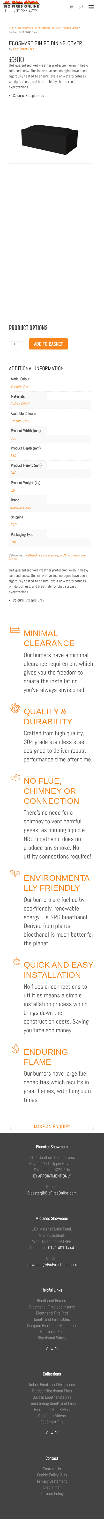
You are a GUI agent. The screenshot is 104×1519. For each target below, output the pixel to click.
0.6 (12, 490)
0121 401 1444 (61, 1247)
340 (13, 472)
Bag (12, 542)
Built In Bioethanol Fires (52, 1397)
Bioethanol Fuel (52, 1331)
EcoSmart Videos (52, 1416)
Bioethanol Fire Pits (52, 1313)
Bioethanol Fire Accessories (36, 27)
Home (12, 27)
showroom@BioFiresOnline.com (52, 1264)
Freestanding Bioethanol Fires (52, 1403)
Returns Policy (52, 1493)
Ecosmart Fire (20, 507)
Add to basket (48, 344)
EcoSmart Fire (23, 49)
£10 (13, 524)
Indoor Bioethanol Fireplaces (52, 1384)
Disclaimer (52, 1487)
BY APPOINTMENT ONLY (52, 1176)
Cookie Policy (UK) (52, 1475)
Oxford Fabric (20, 403)
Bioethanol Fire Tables (52, 1319)
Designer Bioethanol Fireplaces (52, 1325)
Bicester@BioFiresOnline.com (52, 1193)
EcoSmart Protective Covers (65, 27)
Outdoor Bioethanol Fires (52, 1391)
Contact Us (52, 1469)
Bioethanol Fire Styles (52, 1409)
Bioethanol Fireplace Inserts (52, 1307)
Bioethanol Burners (52, 1300)
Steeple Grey (19, 386)
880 (13, 438)
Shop (18, 27)
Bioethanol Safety (52, 1338)
